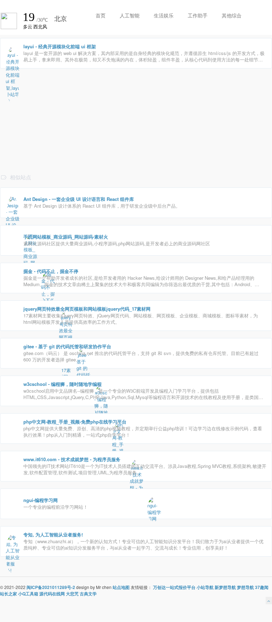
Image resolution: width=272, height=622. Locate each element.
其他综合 (232, 15)
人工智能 (130, 15)
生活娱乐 (164, 15)
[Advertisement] (136, 157)
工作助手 (198, 15)
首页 (101, 15)
